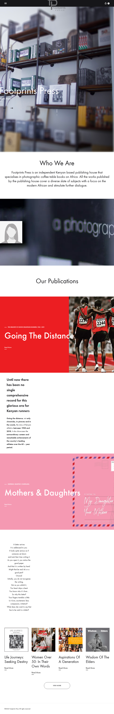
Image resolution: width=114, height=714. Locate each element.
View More (57, 685)
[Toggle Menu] (5, 3)
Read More (7, 347)
